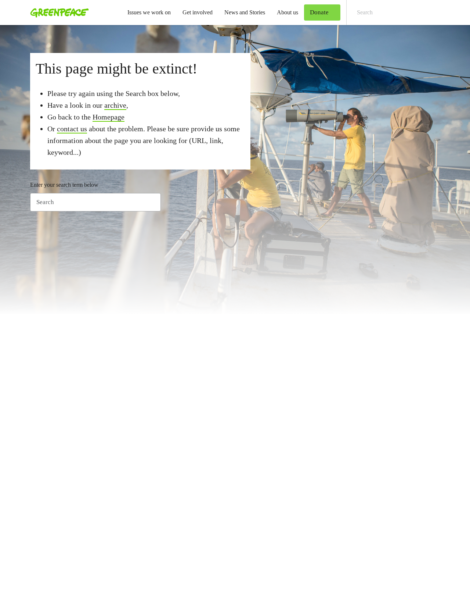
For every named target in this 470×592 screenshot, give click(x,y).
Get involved (197, 12)
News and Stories (244, 12)
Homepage (108, 117)
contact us (72, 129)
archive (115, 105)
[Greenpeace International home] (57, 12)
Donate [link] (319, 12)
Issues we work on (149, 12)
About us (287, 12)
